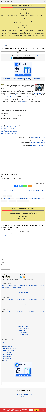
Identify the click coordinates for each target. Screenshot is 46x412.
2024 (18, 287)
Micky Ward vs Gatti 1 (7, 360)
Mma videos (9, 195)
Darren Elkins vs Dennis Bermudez (37, 142)
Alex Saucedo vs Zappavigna (8, 344)
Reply (5, 235)
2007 (20, 285)
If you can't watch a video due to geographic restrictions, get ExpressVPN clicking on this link (23, 78)
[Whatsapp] (25, 186)
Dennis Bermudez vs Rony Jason (38, 137)
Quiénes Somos (23, 396)
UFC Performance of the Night (23, 200)
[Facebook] (16, 186)
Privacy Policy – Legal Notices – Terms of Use (23, 394)
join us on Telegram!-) (38, 55)
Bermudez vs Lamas (38, 93)
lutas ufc (31, 198)
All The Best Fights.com (6, 1)
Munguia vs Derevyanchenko (8, 350)
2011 (29, 285)
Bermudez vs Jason (31, 96)
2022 (13, 287)
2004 (12, 285)
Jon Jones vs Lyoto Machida (23, 328)
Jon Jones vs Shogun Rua (8, 358)
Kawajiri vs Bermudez (6, 96)
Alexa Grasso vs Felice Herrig (7, 128)
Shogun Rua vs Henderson (23, 326)
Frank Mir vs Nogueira (23, 334)
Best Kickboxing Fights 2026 (23, 304)
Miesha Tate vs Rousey (7, 354)
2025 (20, 287)
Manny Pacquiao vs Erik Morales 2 (10, 348)
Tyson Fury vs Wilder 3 (7, 342)
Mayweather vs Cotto (23, 332)
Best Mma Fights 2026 (23, 316)
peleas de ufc (37, 198)
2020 (8, 287)
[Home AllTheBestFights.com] (6, 277)
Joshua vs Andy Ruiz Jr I (8, 356)
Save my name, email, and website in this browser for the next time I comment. (18, 264)
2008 (22, 285)
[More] (30, 186)
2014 (36, 285)
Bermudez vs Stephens (14, 94)
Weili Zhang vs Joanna (7, 346)
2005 (15, 285)
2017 (44, 285)
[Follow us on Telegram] (21, 277)
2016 (41, 285)
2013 (34, 285)
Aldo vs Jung (22, 101)
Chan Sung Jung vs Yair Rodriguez (37, 145)
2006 (17, 285)
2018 (3, 287)
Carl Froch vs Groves (7, 352)
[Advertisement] (16, 161)
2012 (32, 285)
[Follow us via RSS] (24, 277)
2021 (11, 287)
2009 (24, 285)
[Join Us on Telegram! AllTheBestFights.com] (23, 58)
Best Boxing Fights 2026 (23, 292)
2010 (27, 285)
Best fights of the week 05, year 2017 (36, 190)
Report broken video (40, 183)
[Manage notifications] (43, 410)
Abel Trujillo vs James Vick (6, 130)
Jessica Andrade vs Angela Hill (7, 134)
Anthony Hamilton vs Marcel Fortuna (8, 133)
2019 (6, 287)
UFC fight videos (12, 200)
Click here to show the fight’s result (10, 120)
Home (2, 45)
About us (23, 391)
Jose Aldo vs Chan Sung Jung (38, 140)
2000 (3, 285)
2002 (8, 285)
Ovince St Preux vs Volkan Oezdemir (9, 131)
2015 (39, 285)
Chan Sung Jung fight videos (8, 198)
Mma (5, 45)
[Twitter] (21, 186)
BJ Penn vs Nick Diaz (23, 330)
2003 (10, 285)
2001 (5, 285)
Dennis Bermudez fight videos (22, 198)
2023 (15, 287)
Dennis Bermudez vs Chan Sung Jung (9, 126)
